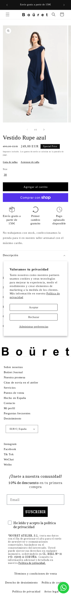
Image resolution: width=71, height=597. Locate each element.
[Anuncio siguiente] (64, 5)
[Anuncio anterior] (7, 5)
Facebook (10, 449)
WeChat (9, 459)
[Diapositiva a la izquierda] (27, 129)
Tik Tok (9, 454)
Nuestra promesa (14, 377)
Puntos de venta (14, 392)
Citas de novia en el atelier (21, 382)
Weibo (8, 464)
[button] (7, 14)
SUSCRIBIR (35, 511)
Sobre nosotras (13, 367)
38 (5, 174)
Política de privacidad (26, 591)
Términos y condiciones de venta (35, 573)
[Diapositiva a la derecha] (44, 129)
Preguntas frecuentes (17, 413)
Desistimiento (12, 418)
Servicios (10, 387)
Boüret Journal (13, 372)
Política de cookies (54, 582)
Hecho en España (15, 397)
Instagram (10, 444)
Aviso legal (51, 591)
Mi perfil (9, 408)
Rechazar (33, 317)
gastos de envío (31, 152)
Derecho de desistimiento (21, 582)
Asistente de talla (30, 162)
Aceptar (33, 307)
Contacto (9, 403)
